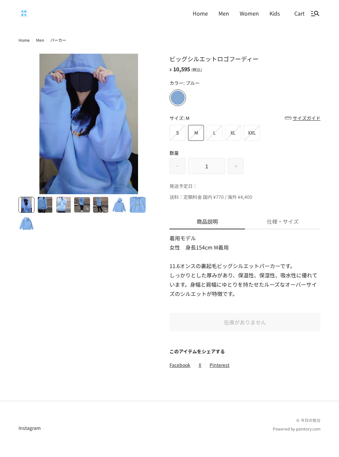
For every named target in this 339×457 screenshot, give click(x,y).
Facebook (180, 365)
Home (24, 40)
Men (40, 40)
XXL (252, 132)
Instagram (30, 428)
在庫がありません (245, 322)
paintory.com (308, 428)
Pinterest (219, 365)
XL (233, 132)
